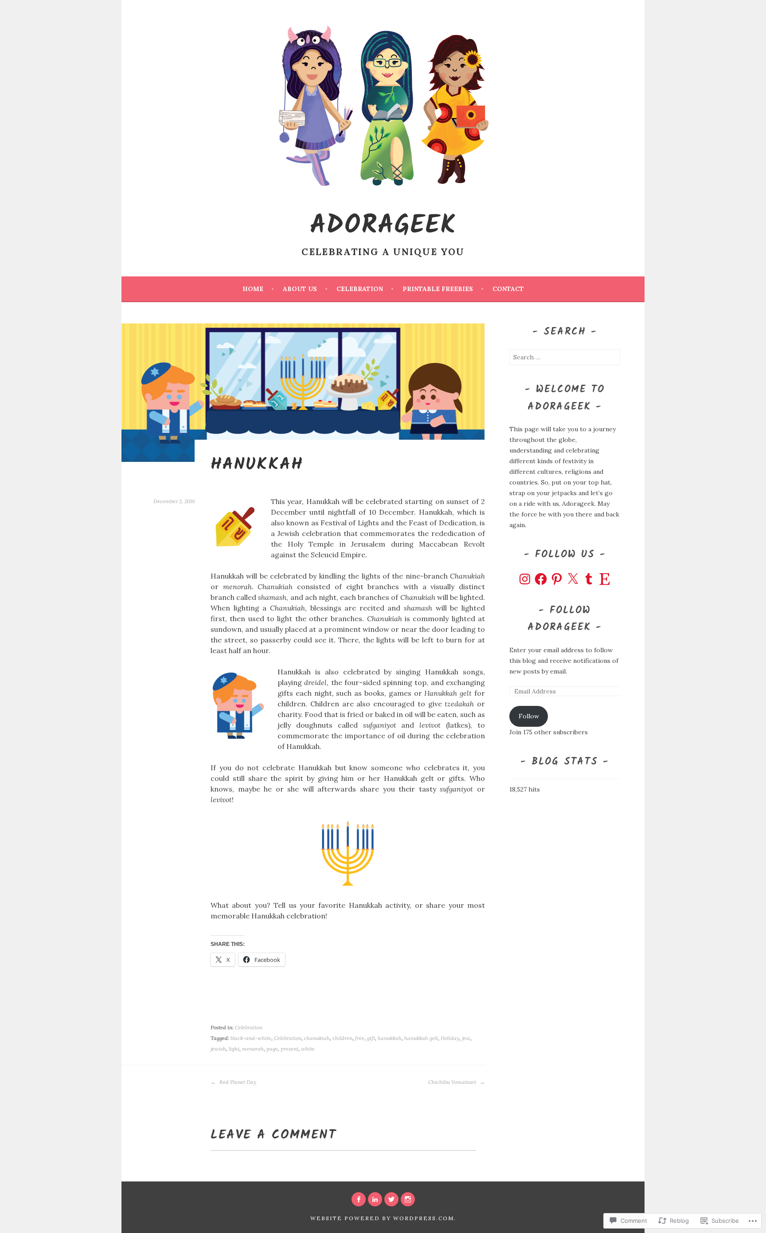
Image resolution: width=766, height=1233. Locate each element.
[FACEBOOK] (359, 1199)
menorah (253, 1048)
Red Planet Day (237, 1082)
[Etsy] (605, 579)
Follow (529, 716)
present (289, 1048)
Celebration (359, 289)
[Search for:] (564, 357)
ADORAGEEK (383, 226)
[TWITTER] (391, 1199)
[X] (573, 579)
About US (300, 289)
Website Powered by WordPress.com (382, 1218)
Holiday (450, 1038)
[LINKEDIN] (375, 1199)
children (342, 1038)
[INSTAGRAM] (408, 1199)
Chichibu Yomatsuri (452, 1082)
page (272, 1048)
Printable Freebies (438, 289)
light (234, 1048)
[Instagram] (525, 579)
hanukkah (390, 1038)
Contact (508, 289)
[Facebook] (541, 579)
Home (252, 289)
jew (466, 1038)
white (308, 1048)
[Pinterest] (557, 579)
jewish (218, 1048)
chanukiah (317, 1038)
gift (371, 1038)
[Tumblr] (589, 579)
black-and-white (251, 1038)
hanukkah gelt (421, 1038)
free (359, 1038)
